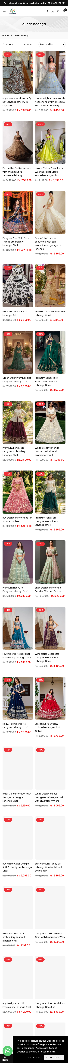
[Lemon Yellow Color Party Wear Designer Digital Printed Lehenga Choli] (50, 142)
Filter (9, 44)
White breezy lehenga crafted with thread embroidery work (47, 451)
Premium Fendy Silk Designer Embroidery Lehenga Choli (14, 451)
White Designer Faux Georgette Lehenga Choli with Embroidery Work (49, 797)
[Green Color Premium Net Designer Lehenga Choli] (18, 352)
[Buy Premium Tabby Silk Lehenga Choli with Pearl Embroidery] (50, 837)
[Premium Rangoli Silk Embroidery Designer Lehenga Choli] (50, 352)
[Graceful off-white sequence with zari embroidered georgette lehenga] (50, 212)
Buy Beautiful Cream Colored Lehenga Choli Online (47, 727)
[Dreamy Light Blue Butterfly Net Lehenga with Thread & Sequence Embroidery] (50, 72)
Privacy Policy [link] (34, 1057)
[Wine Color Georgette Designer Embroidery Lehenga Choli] (50, 628)
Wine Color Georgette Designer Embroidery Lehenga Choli (47, 657)
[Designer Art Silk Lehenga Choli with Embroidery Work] (50, 907)
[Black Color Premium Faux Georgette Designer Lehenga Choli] (18, 768)
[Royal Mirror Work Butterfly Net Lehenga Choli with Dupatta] (18, 72)
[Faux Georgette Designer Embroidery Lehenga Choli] (18, 628)
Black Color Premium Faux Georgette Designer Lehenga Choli (17, 797)
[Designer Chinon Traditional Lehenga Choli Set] (50, 977)
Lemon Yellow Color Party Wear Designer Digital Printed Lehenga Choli (49, 172)
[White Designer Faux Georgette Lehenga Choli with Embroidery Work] (50, 768)
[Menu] (4, 11)
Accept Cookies (54, 1057)
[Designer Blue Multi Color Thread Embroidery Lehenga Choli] (18, 212)
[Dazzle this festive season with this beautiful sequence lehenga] (18, 142)
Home (5, 35)
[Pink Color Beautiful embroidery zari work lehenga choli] (18, 907)
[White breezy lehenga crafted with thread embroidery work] (50, 422)
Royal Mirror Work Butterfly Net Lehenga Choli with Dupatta (17, 102)
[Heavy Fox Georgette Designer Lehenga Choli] (18, 698)
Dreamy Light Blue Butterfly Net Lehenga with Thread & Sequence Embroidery (50, 102)
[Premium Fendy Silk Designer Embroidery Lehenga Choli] (18, 422)
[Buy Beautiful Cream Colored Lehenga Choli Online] (50, 698)
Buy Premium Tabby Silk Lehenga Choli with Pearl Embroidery (48, 867)
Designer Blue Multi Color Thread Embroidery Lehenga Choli (16, 242)
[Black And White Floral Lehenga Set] (18, 285)
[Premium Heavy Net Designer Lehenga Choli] (18, 561)
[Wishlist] (58, 11)
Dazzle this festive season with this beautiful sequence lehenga (17, 172)
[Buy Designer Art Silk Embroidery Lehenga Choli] (18, 977)
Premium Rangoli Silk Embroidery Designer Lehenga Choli (46, 381)
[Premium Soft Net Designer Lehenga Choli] (50, 285)
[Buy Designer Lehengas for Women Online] (18, 492)
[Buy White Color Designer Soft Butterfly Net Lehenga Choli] (18, 837)
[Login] (52, 11)
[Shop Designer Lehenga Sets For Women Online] (50, 561)
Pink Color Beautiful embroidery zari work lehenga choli (14, 937)
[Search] (47, 11)
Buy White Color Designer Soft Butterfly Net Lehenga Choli (17, 867)
